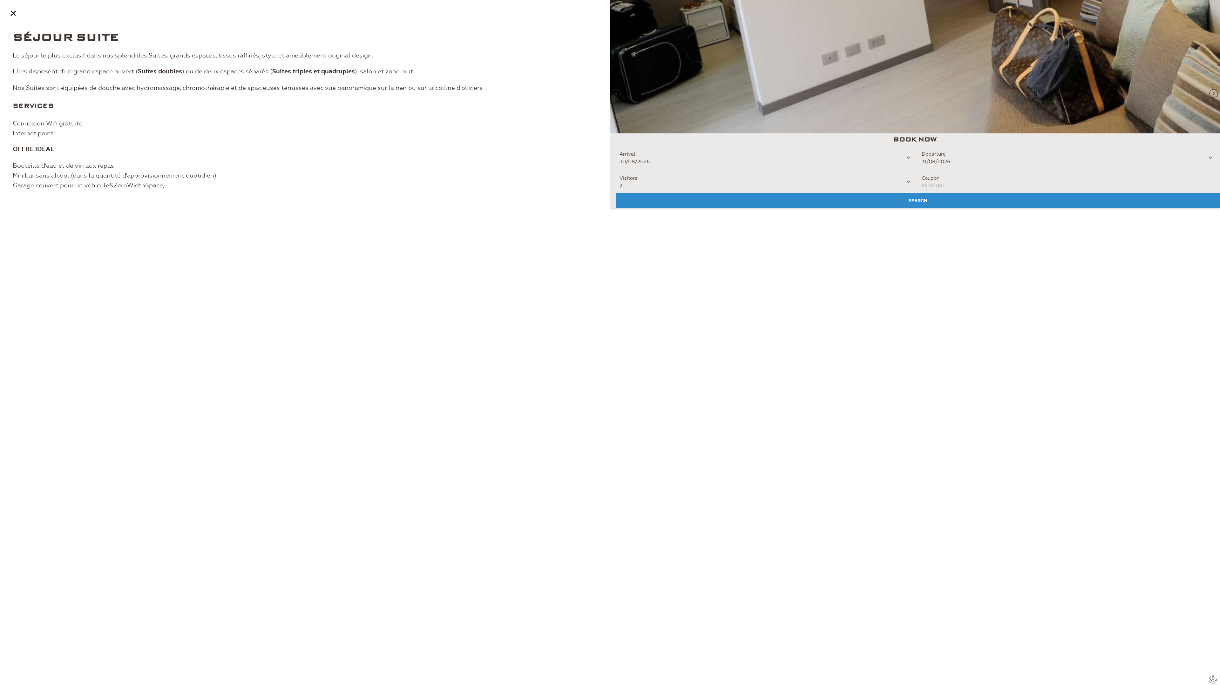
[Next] (1213, 93)
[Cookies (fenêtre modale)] (1213, 679)
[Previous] (616, 93)
